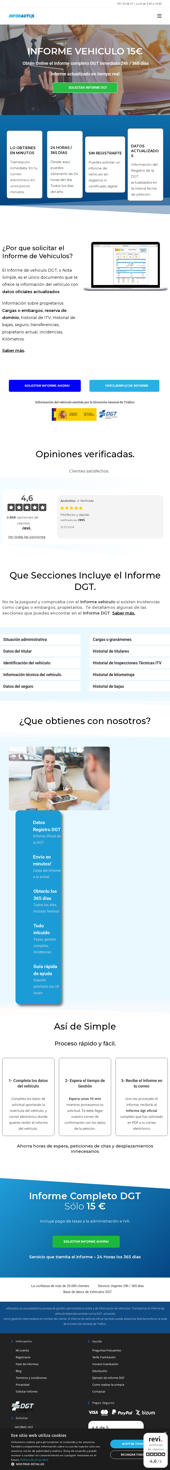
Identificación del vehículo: (27, 663)
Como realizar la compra (108, 1385)
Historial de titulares (111, 651)
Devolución (99, 1371)
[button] (40, 639)
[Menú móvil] (158, 16)
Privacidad (22, 1385)
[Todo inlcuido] (26, 925)
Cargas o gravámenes (112, 639)
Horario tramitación (105, 1364)
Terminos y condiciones (31, 1378)
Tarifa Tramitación (104, 1357)
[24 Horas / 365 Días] (54, 138)
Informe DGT (96, 613)
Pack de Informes (27, 1364)
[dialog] (85, 1449)
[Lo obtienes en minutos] (14, 138)
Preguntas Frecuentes (106, 1350)
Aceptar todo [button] (133, 1444)
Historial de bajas (108, 686)
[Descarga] (122, 1412)
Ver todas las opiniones (27, 537)
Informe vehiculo (97, 602)
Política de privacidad (34, 1460)
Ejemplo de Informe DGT (108, 1378)
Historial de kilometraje (114, 674)
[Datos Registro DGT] (26, 822)
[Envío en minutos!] (26, 857)
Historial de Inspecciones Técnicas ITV (127, 663)
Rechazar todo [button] (133, 1455)
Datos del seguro (18, 686)
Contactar (98, 1391)
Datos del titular (17, 651)
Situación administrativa (25, 639)
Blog (18, 1371)
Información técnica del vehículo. (32, 674)
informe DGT (24, 1427)
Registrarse (23, 1357)
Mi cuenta (22, 1350)
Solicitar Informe (26, 1391)
